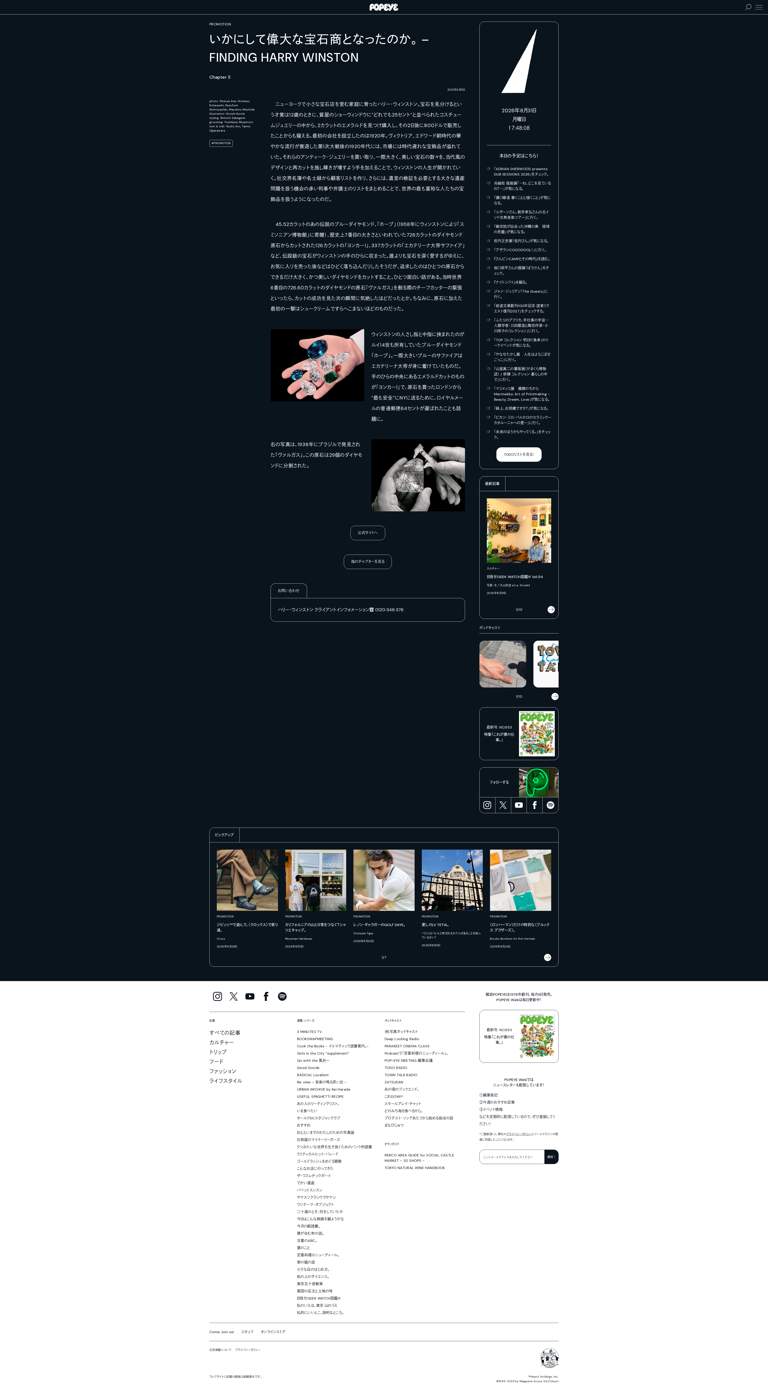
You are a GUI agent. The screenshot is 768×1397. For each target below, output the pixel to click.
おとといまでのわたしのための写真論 (325, 1132)
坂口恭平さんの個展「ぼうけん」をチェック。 (521, 271)
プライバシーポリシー (519, 1134)
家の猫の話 (306, 1262)
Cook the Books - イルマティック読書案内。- (333, 1046)
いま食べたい (307, 1111)
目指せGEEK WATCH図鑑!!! (318, 1298)
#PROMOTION (221, 143)
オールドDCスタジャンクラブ (318, 1118)
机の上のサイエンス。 (313, 1276)
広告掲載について (220, 1350)
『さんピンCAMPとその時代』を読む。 (522, 259)
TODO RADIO (396, 1067)
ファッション (223, 1071)
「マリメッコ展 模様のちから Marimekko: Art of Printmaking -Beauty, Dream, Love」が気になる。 (522, 394)
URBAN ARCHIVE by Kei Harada (323, 1089)
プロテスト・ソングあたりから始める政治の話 (419, 1118)
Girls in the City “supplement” (323, 1053)
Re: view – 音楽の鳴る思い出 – (322, 1082)
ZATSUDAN (394, 1082)
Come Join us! (221, 1332)
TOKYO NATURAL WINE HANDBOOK (415, 1167)
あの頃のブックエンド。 (402, 1089)
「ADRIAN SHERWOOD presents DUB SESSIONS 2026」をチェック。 (521, 172)
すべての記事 (225, 1033)
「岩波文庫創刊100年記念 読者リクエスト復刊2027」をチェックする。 (521, 308)
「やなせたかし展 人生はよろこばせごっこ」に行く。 (522, 357)
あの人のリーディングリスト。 (318, 1103)
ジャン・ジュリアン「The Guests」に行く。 (521, 294)
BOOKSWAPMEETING (315, 1039)
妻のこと (303, 1247)
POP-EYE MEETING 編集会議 (409, 1060)
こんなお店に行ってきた (315, 1168)
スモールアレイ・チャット (403, 1103)
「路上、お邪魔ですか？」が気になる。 (521, 408)
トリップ (218, 1052)
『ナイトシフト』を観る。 (510, 282)
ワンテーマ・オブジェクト (315, 1204)
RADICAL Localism (313, 1075)
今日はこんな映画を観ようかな (320, 1219)
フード (216, 1061)
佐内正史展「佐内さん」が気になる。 (521, 241)
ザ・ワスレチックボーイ (314, 1175)
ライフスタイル (225, 1081)
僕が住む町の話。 (310, 1233)
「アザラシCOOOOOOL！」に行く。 (520, 250)
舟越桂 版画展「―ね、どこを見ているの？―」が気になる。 (522, 186)
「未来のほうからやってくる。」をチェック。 (522, 435)
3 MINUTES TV (309, 1031)
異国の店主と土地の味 (315, 1291)
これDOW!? (394, 1096)
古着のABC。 (307, 1240)
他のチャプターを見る (368, 561)
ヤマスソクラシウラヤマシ (316, 1197)
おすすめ (304, 1125)
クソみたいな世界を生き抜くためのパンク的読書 (334, 1147)
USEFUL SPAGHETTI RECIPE (320, 1096)
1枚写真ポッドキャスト (401, 1031)
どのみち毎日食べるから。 (404, 1111)
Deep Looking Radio (402, 1039)
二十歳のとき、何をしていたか (320, 1211)
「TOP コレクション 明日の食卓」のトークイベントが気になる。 (521, 343)
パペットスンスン (309, 1190)
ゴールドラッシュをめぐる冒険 (319, 1161)
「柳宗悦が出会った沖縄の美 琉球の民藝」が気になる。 (522, 229)
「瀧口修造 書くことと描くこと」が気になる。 (522, 200)
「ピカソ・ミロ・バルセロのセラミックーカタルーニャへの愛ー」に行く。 (522, 420)
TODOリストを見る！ (519, 454)
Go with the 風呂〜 (313, 1060)
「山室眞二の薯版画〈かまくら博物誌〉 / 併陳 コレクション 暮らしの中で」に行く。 (520, 374)
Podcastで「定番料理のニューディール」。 (416, 1053)
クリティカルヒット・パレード (317, 1154)
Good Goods (308, 1067)
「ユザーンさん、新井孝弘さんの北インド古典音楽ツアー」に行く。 (521, 215)
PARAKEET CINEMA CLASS (407, 1046)
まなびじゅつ (394, 1125)
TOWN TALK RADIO (401, 1075)
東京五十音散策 (310, 1284)
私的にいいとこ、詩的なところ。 (320, 1312)
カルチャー (221, 1042)
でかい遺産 (306, 1183)
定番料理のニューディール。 (318, 1255)
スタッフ (247, 1332)
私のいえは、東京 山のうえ (317, 1305)
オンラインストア (273, 1332)
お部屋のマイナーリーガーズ (318, 1139)
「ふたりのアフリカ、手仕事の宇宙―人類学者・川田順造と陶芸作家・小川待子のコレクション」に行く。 (521, 325)
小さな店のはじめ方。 (313, 1269)
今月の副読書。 (308, 1226)
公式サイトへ (368, 532)
